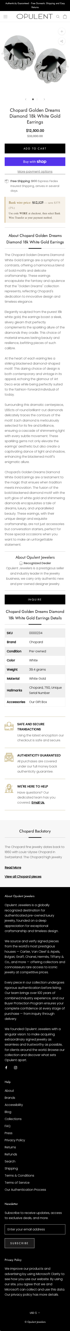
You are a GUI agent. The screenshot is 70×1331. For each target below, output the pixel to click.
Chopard (36, 642)
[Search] (58, 16)
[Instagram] (15, 1067)
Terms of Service (17, 1182)
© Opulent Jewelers (35, 1322)
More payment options (35, 171)
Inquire (35, 599)
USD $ (33, 1313)
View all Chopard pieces (23, 876)
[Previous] (25, 99)
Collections (13, 1119)
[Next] (44, 99)
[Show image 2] (37, 99)
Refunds (11, 1154)
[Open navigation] (5, 16)
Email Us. (38, 802)
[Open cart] (64, 16)
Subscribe (19, 1243)
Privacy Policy (15, 1140)
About (9, 1090)
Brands (10, 1097)
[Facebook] (6, 1067)
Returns (10, 1147)
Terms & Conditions (19, 1175)
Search (10, 1161)
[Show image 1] (33, 99)
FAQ (7, 1126)
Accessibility (14, 1105)
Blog (8, 1112)
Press (8, 1133)
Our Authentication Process (25, 1189)
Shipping (11, 1168)
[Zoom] (61, 31)
